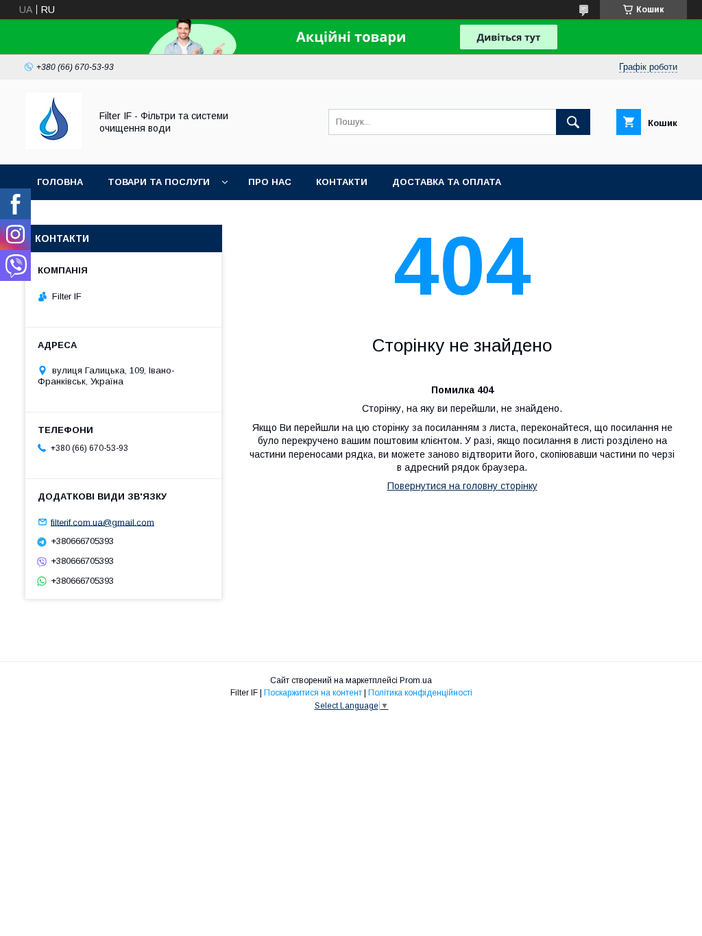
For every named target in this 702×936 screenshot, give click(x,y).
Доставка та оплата (446, 182)
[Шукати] (573, 122)
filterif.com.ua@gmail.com (102, 522)
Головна (60, 182)
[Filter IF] (54, 146)
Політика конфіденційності (420, 693)
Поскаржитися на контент (313, 693)
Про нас (269, 182)
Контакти (341, 182)
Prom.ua (416, 680)
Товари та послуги (159, 182)
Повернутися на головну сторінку (462, 485)
